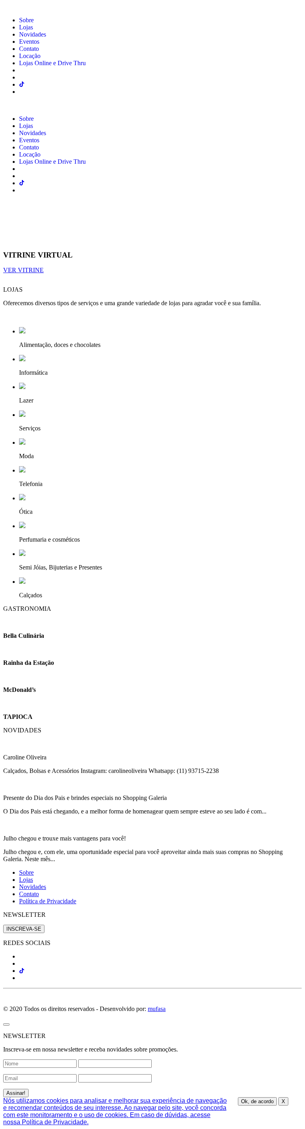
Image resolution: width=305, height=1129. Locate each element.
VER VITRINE (23, 270)
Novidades (32, 34)
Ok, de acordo (257, 1101)
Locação (30, 55)
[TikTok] (22, 970)
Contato (29, 48)
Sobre (26, 20)
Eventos (29, 41)
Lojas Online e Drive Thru (52, 63)
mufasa (157, 1008)
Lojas (26, 27)
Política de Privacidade (47, 901)
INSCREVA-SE (23, 929)
